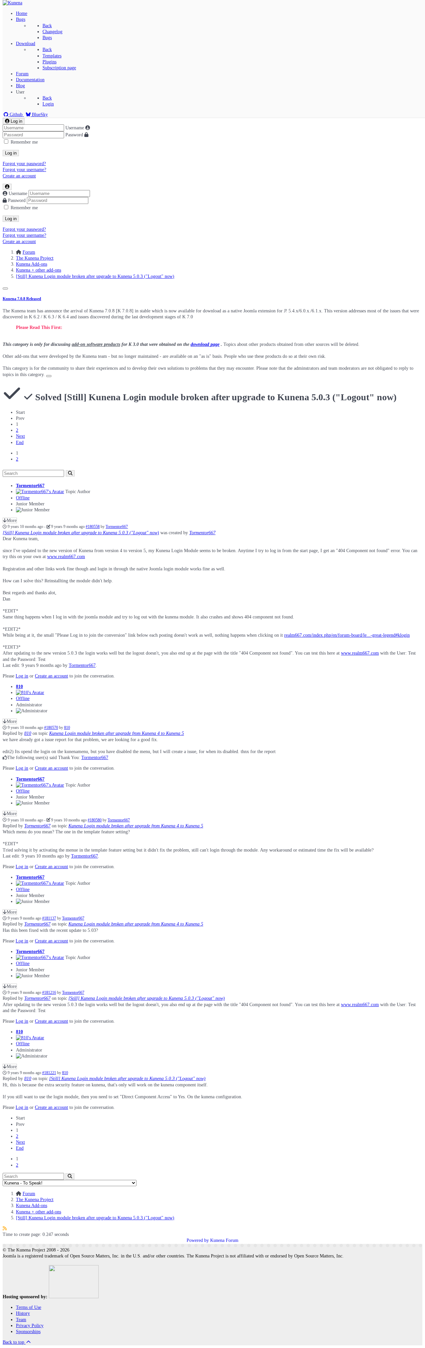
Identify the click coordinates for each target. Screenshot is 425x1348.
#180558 (93, 527)
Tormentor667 (30, 485)
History (23, 1313)
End (20, 442)
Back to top (14, 1342)
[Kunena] (12, 2)
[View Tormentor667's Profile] (40, 491)
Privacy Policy (29, 1325)
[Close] (5, 288)
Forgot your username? (24, 169)
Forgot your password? (24, 163)
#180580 (95, 820)
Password (74, 134)
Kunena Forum (224, 1240)
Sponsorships (28, 1331)
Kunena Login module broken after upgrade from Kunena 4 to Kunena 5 (116, 733)
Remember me (24, 142)
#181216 (49, 993)
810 (19, 686)
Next (20, 436)
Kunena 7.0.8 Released (22, 299)
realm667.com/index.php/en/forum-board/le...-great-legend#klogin (347, 635)
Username (74, 127)
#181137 (49, 918)
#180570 (51, 728)
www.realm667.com (66, 556)
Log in (11, 153)
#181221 (49, 1073)
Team (21, 1319)
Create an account (19, 175)
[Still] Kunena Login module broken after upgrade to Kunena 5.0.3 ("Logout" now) (81, 532)
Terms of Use (28, 1307)
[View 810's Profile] (30, 692)
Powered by (198, 1240)
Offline (23, 497)
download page (205, 344)
